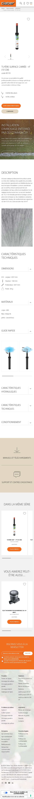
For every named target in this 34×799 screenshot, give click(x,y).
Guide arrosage (23, 713)
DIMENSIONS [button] (7, 268)
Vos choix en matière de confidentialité (19, 792)
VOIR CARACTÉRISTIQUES (11, 105)
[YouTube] (9, 783)
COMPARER (10, 111)
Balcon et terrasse (23, 686)
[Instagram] (2, 783)
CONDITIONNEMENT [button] (11, 422)
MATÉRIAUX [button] (7, 301)
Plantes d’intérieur (23, 683)
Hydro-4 (3, 710)
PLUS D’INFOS (14, 549)
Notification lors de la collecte (13, 797)
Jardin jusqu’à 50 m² (24, 692)
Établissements (5, 744)
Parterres (21, 689)
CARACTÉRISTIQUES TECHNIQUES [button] (11, 407)
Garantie (20, 718)
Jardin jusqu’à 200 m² (24, 695)
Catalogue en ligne (7, 692)
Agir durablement (6, 736)
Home (3, 8)
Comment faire (8, 153)
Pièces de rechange (24, 710)
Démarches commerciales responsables (5, 749)
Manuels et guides (23, 715)
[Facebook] (6, 783)
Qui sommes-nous (7, 734)
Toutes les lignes (6, 678)
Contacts (21, 721)
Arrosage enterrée (6, 715)
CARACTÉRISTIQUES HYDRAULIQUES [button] (11, 390)
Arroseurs (17, 8)
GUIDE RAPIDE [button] (8, 330)
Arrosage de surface (7, 681)
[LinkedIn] (13, 783)
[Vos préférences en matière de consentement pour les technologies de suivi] (30, 795)
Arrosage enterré (6, 689)
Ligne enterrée (10, 8)
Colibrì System (5, 713)
